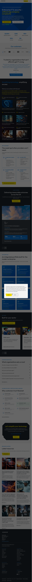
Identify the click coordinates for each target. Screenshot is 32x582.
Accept (8, 294)
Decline (15, 294)
